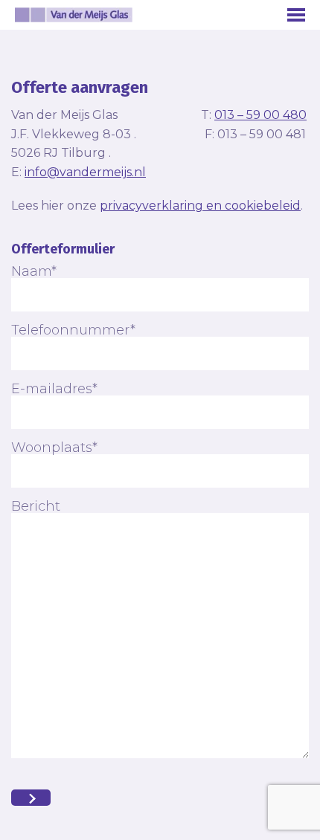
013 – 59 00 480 (260, 115)
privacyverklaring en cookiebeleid (200, 205)
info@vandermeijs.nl (85, 172)
